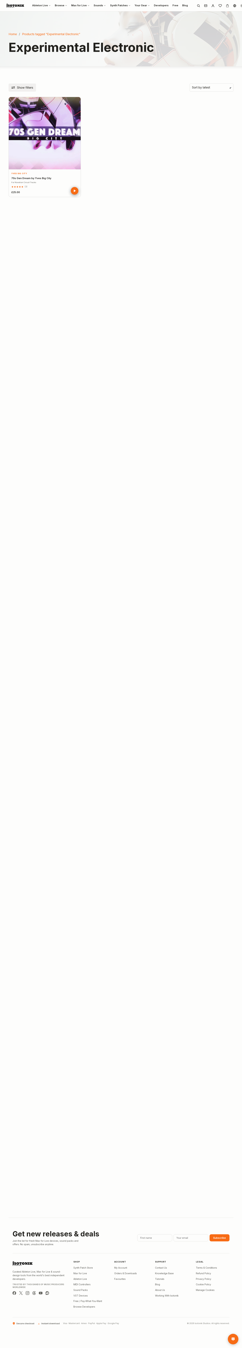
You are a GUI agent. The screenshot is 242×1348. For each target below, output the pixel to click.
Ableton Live (80, 1279)
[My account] (213, 5)
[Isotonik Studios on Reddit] (47, 1293)
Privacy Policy (203, 1279)
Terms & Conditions (206, 1267)
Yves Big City (19, 173)
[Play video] (74, 191)
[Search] (198, 5)
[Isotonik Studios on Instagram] (27, 1293)
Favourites (120, 1279)
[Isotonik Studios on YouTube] (40, 1293)
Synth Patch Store (83, 1267)
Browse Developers (84, 1306)
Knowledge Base (164, 1273)
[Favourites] (220, 5)
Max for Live (80, 1273)
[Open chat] (233, 1339)
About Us (160, 1290)
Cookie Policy (203, 1284)
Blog (157, 1284)
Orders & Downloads (125, 1273)
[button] (22, 88)
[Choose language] (234, 5)
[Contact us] (205, 5)
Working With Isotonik (167, 1295)
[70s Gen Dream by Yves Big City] (45, 133)
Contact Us (161, 1267)
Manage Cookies (205, 1290)
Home (13, 34)
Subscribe (219, 1237)
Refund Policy (203, 1273)
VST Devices (80, 1295)
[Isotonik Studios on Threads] (34, 1293)
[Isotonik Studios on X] (21, 1293)
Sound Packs (80, 1290)
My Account (120, 1267)
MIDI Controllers (82, 1284)
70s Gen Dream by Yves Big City (31, 178)
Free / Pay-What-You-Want (87, 1301)
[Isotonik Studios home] (15, 5)
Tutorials (159, 1279)
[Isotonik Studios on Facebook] (14, 1293)
